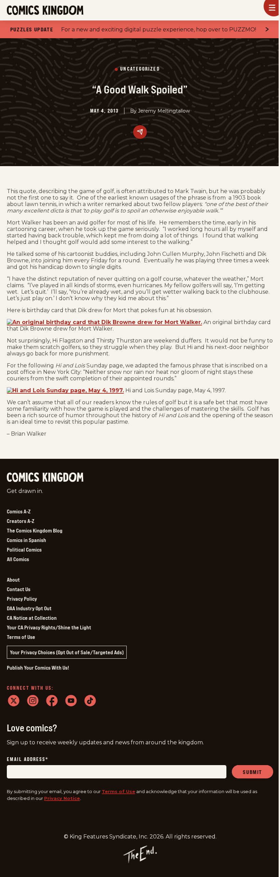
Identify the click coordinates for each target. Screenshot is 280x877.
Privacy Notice (62, 798)
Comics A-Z (18, 511)
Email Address (27, 759)
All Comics (18, 559)
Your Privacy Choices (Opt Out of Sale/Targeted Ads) (67, 652)
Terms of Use (21, 636)
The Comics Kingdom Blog (34, 530)
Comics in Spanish (26, 540)
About (13, 579)
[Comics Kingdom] (45, 477)
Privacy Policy (22, 598)
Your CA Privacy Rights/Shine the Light (49, 627)
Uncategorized (139, 69)
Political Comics (24, 549)
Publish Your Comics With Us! (38, 667)
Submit (252, 772)
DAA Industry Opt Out (29, 608)
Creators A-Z (20, 520)
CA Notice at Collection (32, 617)
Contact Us (18, 589)
